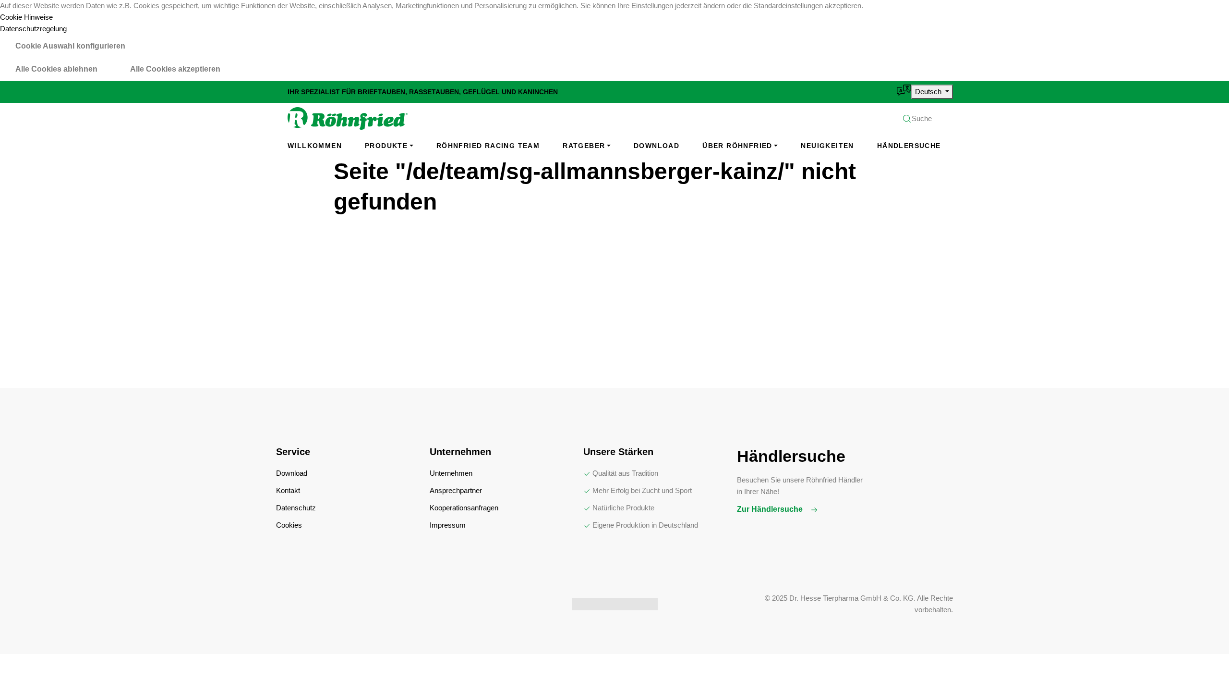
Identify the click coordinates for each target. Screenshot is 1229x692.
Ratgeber (584, 145)
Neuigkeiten (827, 145)
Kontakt (288, 490)
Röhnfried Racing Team (488, 145)
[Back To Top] (1202, 665)
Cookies (289, 525)
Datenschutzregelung (33, 29)
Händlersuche (909, 145)
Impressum (448, 525)
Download (656, 145)
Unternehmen (451, 473)
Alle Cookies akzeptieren (175, 69)
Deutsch (929, 91)
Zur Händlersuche (771, 509)
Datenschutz (296, 508)
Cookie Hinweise (26, 17)
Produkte (386, 145)
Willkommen (315, 145)
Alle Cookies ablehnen (56, 69)
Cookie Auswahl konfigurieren (70, 46)
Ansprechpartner (456, 490)
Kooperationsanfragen (464, 508)
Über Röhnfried (737, 145)
